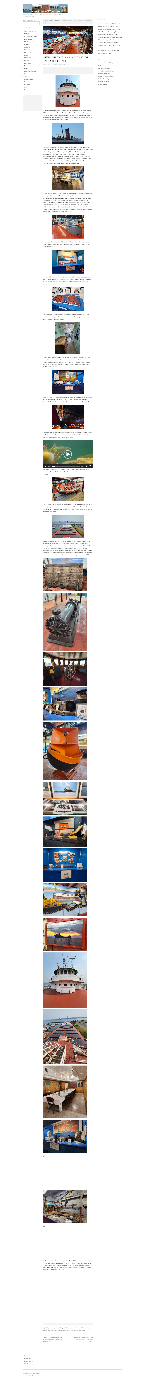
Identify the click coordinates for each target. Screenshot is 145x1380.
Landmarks (27, 60)
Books (26, 42)
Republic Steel (46, 1330)
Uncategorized (28, 79)
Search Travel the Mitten (29, 20)
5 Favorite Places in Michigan (106, 63)
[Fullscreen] (90, 466)
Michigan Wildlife (102, 84)
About (99, 65)
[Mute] (86, 466)
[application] (68, 454)
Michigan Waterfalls (103, 82)
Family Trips (27, 52)
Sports (26, 74)
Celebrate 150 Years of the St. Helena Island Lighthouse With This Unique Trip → (83, 1339)
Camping (27, 47)
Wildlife (26, 87)
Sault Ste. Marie (65, 1330)
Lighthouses (27, 63)
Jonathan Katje (58, 64)
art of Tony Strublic (69, 279)
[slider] (66, 466)
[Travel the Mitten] (45, 8)
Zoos (25, 90)
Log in (26, 1356)
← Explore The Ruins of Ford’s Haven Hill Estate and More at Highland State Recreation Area (52, 1339)
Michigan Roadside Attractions (106, 76)
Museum (73, 1328)
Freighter (68, 1328)
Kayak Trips (27, 58)
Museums (27, 66)
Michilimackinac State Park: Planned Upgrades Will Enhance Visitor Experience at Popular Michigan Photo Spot (110, 37)
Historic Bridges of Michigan (106, 71)
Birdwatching (28, 39)
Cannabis (27, 50)
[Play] (45, 466)
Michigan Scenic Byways (105, 79)
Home (51, 20)
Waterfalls (27, 84)
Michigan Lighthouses (104, 73)
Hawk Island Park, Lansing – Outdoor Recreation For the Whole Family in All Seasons (109, 45)
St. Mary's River (74, 1330)
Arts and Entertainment (30, 36)
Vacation (26, 82)
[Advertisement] (32, 103)
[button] (67, 454)
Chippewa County (50, 1328)
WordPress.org (28, 1364)
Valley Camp (82, 1330)
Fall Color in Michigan (104, 68)
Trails (25, 76)
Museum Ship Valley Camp (53, 1261)
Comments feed (28, 1361)
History (26, 55)
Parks (26, 68)
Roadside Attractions (30, 71)
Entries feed (27, 1358)
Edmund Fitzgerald (60, 1328)
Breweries (27, 44)
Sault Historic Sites (55, 1330)
